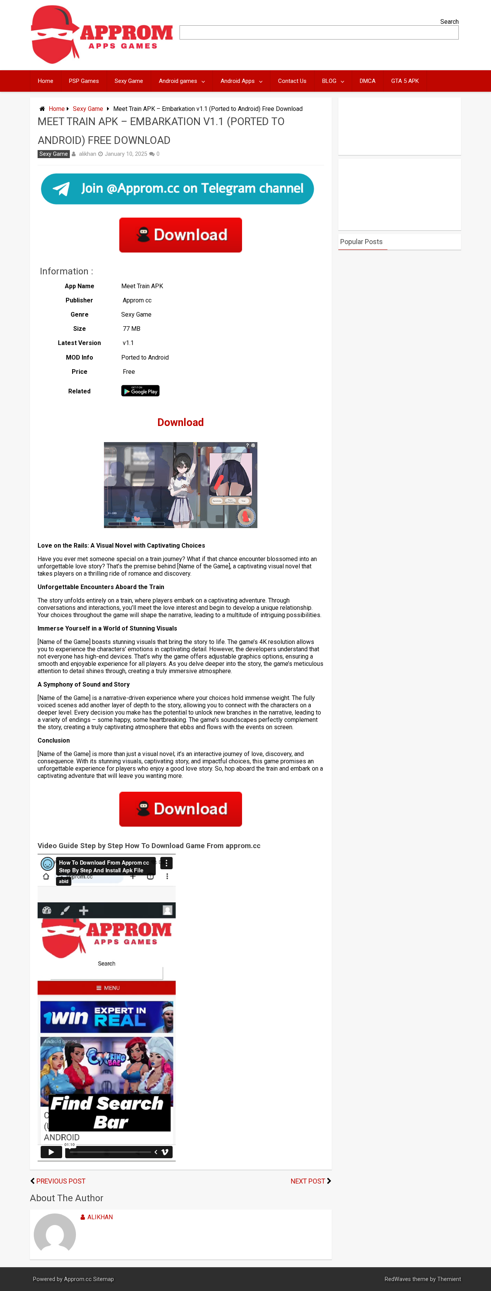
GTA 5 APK (405, 81)
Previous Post (61, 1181)
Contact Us (292, 81)
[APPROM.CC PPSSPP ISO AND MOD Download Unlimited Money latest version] (102, 62)
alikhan (87, 153)
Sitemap (103, 1279)
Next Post (308, 1181)
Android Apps (238, 81)
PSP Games (84, 81)
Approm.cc (78, 1279)
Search (449, 21)
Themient (449, 1279)
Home (45, 81)
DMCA (368, 81)
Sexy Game (129, 81)
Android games (178, 81)
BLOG (329, 81)
